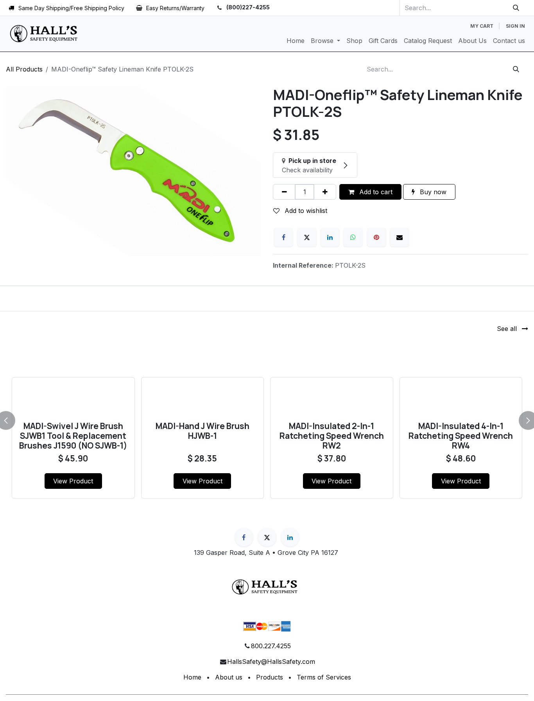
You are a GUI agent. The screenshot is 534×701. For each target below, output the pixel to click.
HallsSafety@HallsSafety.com (271, 661)
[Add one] (325, 192)
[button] (10, 421)
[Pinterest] (376, 237)
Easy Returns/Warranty (175, 8)
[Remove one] (284, 192)
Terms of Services (324, 677)
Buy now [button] (432, 192)
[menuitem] (295, 40)
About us (228, 677)
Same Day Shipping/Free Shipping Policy (71, 8)
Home (192, 677)
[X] (306, 237)
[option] (267, 419)
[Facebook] (283, 237)
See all (508, 329)
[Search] (516, 8)
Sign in (515, 26)
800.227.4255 (271, 646)
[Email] (399, 237)
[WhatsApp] (353, 237)
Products (269, 677)
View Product (73, 481)
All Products (24, 69)
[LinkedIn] (330, 237)
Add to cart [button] (374, 192)
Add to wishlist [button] (305, 211)
